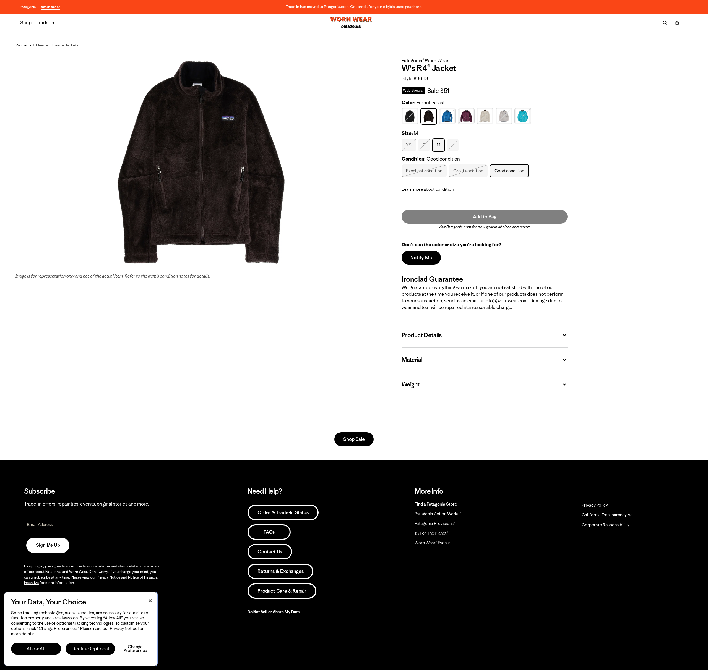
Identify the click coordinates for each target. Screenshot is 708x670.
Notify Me (421, 258)
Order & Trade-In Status (282, 512)
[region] (80, 629)
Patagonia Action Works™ (438, 513)
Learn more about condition (428, 189)
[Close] (150, 601)
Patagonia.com (458, 226)
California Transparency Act (608, 514)
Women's (23, 45)
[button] (677, 23)
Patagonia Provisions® (435, 523)
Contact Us (269, 552)
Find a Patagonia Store (436, 504)
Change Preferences (135, 649)
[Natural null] (486, 116)
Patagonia (28, 7)
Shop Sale (354, 439)
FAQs (269, 532)
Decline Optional (90, 649)
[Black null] (411, 116)
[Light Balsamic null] (467, 116)
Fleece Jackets (65, 45)
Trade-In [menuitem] (45, 23)
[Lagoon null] (448, 116)
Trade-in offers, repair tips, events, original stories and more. (86, 504)
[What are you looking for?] (665, 23)
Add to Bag (484, 217)
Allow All (36, 649)
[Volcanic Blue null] (523, 116)
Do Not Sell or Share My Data (274, 611)
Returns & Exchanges (280, 571)
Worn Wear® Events (432, 542)
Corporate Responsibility (605, 524)
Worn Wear (50, 7)
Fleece (42, 45)
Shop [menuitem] (26, 23)
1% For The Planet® (431, 533)
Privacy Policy (595, 505)
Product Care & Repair (281, 591)
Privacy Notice (108, 577)
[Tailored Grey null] (505, 116)
